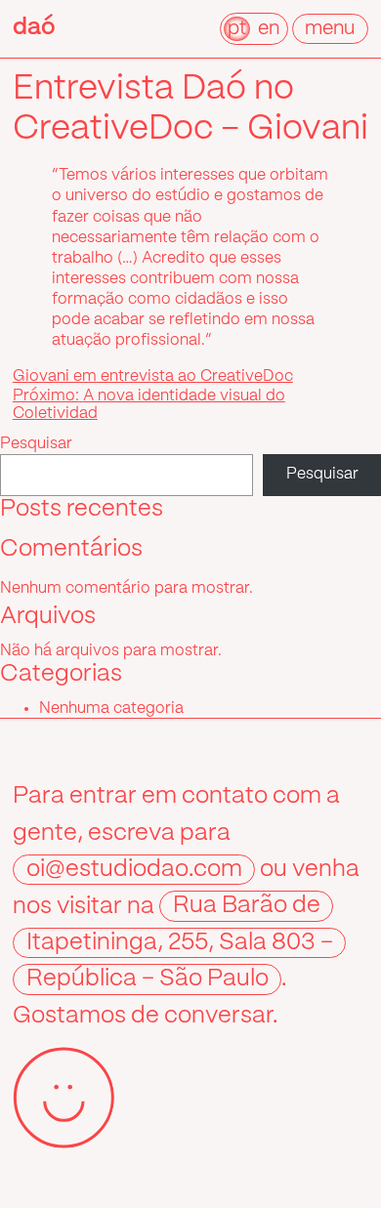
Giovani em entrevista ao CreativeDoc (153, 376)
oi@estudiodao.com (134, 869)
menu (330, 29)
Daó (34, 28)
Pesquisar (36, 444)
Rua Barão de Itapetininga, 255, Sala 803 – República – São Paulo (179, 943)
